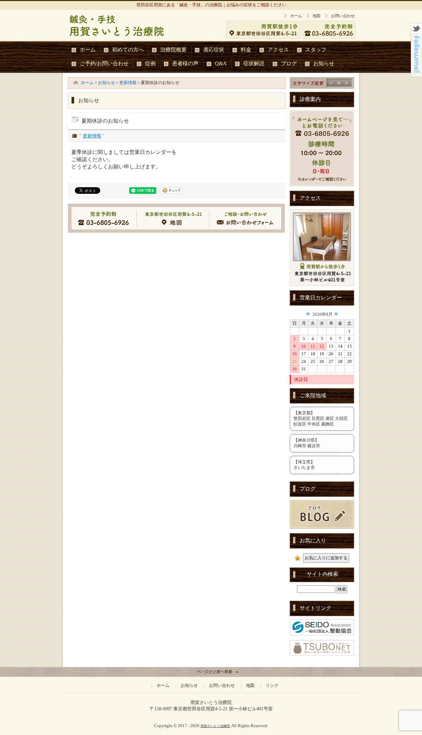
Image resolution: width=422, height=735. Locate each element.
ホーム (296, 16)
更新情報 (92, 135)
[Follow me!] (416, 75)
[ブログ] (322, 527)
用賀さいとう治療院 (215, 726)
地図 (316, 16)
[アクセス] (322, 284)
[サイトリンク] (322, 634)
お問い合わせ (343, 16)
